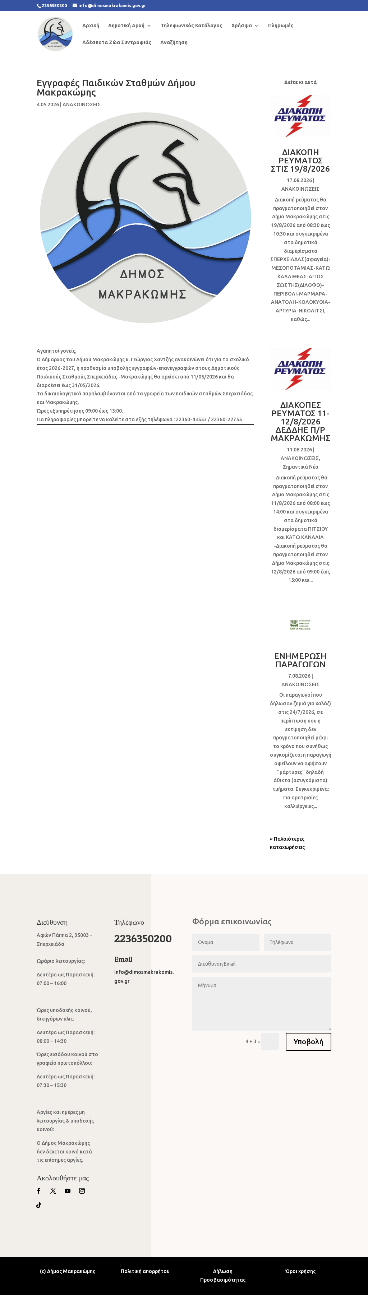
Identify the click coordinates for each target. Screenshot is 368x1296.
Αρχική (90, 25)
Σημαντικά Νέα (300, 467)
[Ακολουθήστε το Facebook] (39, 1191)
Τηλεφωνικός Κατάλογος (191, 25)
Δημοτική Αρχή (126, 25)
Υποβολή (308, 1041)
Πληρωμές (281, 25)
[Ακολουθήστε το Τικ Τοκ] (39, 1205)
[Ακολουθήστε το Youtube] (67, 1191)
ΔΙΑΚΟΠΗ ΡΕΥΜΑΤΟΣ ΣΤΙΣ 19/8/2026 (300, 160)
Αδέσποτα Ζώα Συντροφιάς (116, 42)
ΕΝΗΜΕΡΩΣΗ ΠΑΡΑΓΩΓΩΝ (300, 660)
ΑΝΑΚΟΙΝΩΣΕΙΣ (82, 104)
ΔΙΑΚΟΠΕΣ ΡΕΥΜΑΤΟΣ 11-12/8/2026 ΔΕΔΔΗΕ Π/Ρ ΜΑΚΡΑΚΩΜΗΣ (300, 421)
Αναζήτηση (174, 42)
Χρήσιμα (241, 25)
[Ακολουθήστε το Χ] (53, 1191)
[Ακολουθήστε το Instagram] (82, 1191)
